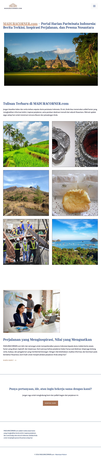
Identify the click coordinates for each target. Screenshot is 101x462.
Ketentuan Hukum (61, 454)
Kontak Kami (50, 403)
